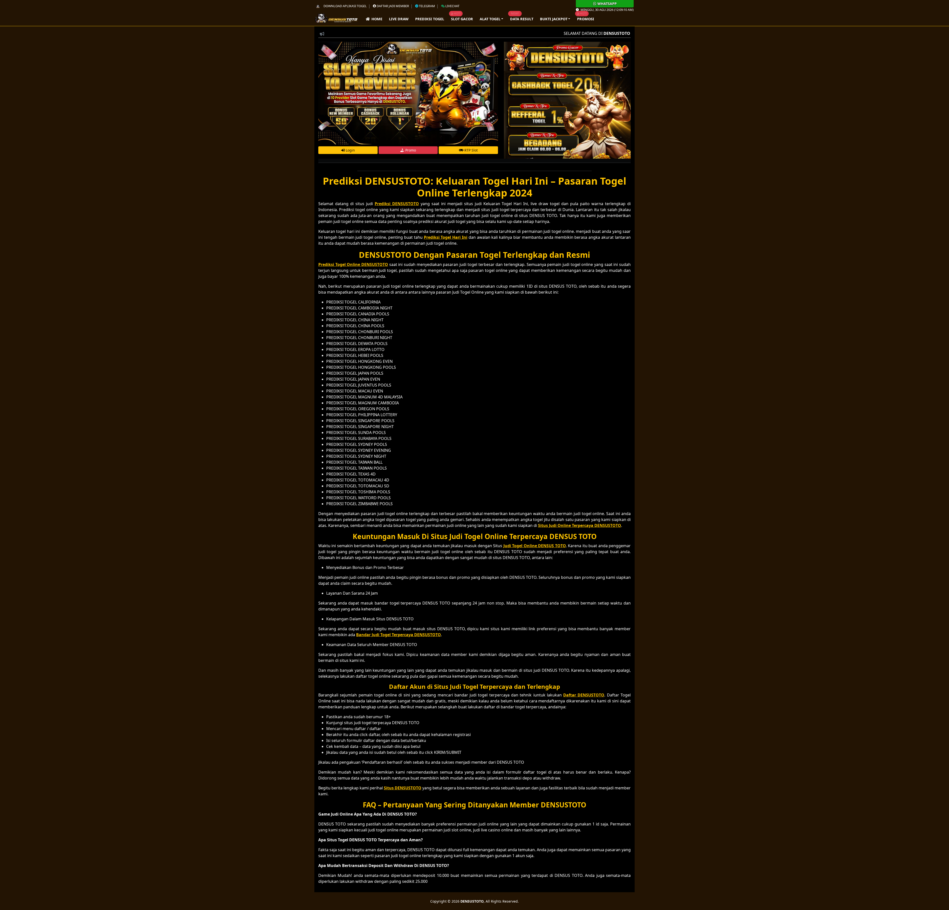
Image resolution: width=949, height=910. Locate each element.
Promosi (585, 19)
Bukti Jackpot (553, 19)
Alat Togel (490, 19)
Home (376, 19)
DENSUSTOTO (472, 901)
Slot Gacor (462, 19)
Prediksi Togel (429, 19)
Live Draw (399, 19)
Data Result (521, 19)
